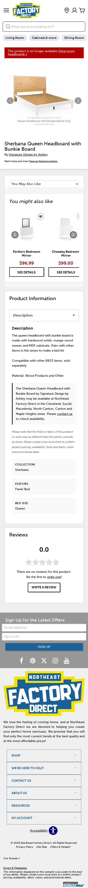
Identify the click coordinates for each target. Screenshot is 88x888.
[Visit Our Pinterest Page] (33, 661)
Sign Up (44, 647)
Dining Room (74, 38)
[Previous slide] (15, 234)
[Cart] (82, 10)
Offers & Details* (60, 846)
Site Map (41, 846)
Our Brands (11, 858)
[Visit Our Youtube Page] (66, 661)
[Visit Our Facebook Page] (22, 661)
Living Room (14, 38)
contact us (64, 414)
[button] (6, 11)
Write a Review (44, 587)
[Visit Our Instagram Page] (56, 661)
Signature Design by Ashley (28, 154)
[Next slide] (73, 234)
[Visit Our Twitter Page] (44, 661)
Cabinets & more (44, 38)
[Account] (74, 10)
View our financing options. (43, 161)
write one (54, 577)
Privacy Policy (24, 846)
